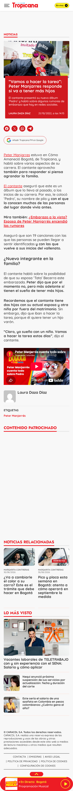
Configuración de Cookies (37, 765)
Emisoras (35, 756)
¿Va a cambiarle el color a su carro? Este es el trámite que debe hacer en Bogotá (19, 585)
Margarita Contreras (16, 569)
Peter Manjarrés (15, 415)
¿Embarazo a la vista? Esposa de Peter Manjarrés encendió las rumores (35, 221)
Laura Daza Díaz (19, 113)
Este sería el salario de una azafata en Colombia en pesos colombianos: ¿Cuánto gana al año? (43, 703)
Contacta (19, 756)
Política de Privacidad (23, 761)
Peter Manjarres (17, 155)
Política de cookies (54, 761)
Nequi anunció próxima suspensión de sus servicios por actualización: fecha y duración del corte (44, 681)
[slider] (36, 777)
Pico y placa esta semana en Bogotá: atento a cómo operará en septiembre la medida (53, 587)
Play (65, 784)
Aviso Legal (52, 756)
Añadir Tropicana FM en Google (27, 140)
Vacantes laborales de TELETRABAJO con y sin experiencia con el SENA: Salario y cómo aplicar (36, 663)
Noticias (11, 34)
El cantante (13, 186)
